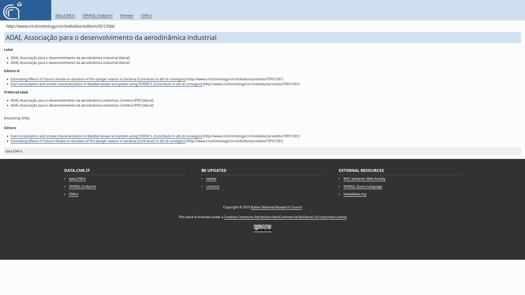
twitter (211, 178)
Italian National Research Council (276, 207)
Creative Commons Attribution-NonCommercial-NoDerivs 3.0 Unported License (285, 217)
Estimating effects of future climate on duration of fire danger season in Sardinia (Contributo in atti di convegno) (98, 79)
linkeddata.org (355, 194)
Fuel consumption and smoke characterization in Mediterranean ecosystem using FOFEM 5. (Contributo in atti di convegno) (106, 84)
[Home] (25, 10)
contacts (212, 186)
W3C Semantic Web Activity (364, 178)
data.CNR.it (65, 15)
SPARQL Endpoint (97, 15)
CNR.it (146, 15)
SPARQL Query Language (363, 186)
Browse (126, 15)
